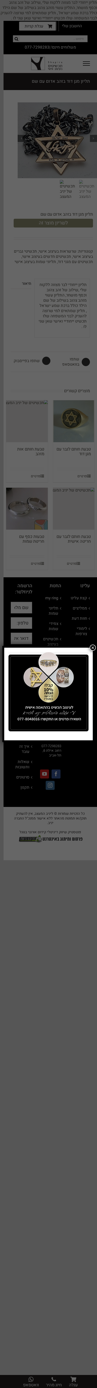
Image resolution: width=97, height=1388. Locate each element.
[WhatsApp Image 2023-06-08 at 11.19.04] (48, 654)
